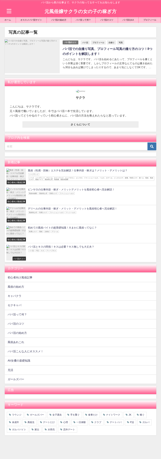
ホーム (8, 20)
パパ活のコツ (106, 20)
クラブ (97, 422)
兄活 (10, 370)
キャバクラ (14, 296)
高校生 (31, 422)
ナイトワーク (113, 415)
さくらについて (80, 124)
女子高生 (57, 415)
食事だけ (93, 415)
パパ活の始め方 (58, 20)
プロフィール (149, 20)
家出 (37, 429)
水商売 (51, 429)
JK (130, 415)
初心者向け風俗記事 (20, 277)
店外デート (69, 429)
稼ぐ (142, 415)
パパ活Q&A (128, 20)
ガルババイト (19, 429)
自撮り (111, 42)
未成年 (15, 422)
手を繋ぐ (75, 415)
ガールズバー (16, 379)
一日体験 (81, 422)
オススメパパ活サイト (31, 20)
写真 (121, 42)
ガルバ (145, 422)
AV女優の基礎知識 (19, 360)
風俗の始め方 (16, 286)
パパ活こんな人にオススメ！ (25, 351)
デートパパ (116, 422)
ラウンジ (16, 415)
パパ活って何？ (83, 20)
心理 (65, 422)
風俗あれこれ (16, 342)
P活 (132, 422)
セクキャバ (14, 305)
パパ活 (85, 42)
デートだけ (49, 422)
